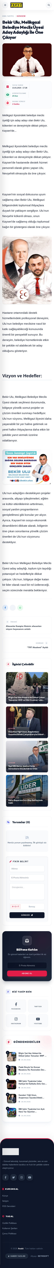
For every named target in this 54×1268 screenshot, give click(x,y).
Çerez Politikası (9, 1233)
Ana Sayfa (8, 16)
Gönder (25, 915)
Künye (5, 1196)
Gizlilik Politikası (9, 1223)
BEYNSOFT (43, 1256)
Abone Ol (27, 973)
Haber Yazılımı (18, 1256)
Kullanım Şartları (9, 1228)
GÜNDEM (21, 16)
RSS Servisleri (8, 1206)
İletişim (5, 1201)
